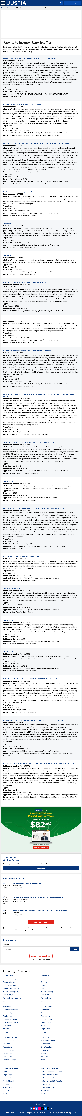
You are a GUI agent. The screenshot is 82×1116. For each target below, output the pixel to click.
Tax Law (6, 1029)
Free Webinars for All (13, 878)
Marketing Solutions (50, 1068)
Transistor (7, 224)
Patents (9, 8)
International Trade (10, 1022)
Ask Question (41, 868)
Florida (43, 1053)
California (44, 1050)
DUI (42, 988)
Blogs (43, 1025)
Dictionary (45, 1010)
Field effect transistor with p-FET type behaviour (22, 104)
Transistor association (12, 319)
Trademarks (7, 1087)
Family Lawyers (8, 995)
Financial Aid (45, 1016)
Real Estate (7, 1025)
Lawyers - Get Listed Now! (41, 956)
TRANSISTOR (8, 481)
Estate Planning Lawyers (12, 991)
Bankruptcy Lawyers (10, 979)
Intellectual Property (10, 1019)
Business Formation (10, 1010)
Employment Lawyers (11, 988)
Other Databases (10, 1068)
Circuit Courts (8, 1053)
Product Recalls (8, 1081)
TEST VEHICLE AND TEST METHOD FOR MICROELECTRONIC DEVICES (28, 442)
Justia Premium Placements (51, 1078)
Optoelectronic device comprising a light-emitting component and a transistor (34, 720)
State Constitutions (48, 1041)
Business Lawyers (9, 982)
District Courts (8, 1056)
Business (7, 1006)
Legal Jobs (7, 1071)
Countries (6, 1090)
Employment (7, 1016)
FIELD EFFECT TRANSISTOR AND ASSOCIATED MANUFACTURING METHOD (31, 679)
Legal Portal (20, 1113)
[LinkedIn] (31, 1108)
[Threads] (42, 1108)
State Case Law (46, 1047)
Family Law (45, 995)
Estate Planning (47, 991)
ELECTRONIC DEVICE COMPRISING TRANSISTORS (21, 557)
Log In (68, 3)
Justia (3, 8)
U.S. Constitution (9, 1041)
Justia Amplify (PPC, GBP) (50, 1084)
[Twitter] (48, 1108)
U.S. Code (6, 1044)
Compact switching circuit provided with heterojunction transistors (29, 58)
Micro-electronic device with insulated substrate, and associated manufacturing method (37, 143)
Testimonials (46, 1090)
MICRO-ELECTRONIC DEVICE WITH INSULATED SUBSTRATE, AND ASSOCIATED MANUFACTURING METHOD (39, 395)
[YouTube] (34, 1108)
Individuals (45, 975)
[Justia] (16, 3)
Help (36, 1113)
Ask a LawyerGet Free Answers (11, 858)
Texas (43, 1060)
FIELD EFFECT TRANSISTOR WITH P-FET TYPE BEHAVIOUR (24, 282)
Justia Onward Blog (48, 1087)
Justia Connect (9, 1113)
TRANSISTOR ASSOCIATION (13, 588)
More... (5, 1001)
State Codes (45, 1044)
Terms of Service (45, 1113)
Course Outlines (47, 1019)
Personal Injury (46, 998)
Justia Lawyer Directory (49, 1075)
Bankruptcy (45, 979)
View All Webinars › (41, 922)
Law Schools (46, 1006)
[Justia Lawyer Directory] (51, 1108)
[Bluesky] (45, 1108)
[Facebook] (37, 1108)
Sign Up (76, 3)
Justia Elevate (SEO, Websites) (52, 1081)
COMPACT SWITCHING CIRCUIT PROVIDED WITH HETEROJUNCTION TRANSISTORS (34, 508)
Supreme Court (8, 1050)
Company (29, 1113)
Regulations (7, 1047)
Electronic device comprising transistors (18, 192)
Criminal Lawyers (9, 985)
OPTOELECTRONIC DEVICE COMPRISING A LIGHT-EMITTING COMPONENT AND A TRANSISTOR (38, 764)
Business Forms (9, 1078)
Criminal (44, 982)
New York (44, 1056)
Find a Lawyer (10, 940)
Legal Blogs (7, 1075)
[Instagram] (39, 1108)
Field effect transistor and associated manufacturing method (27, 351)
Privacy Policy (58, 1113)
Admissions (45, 1013)
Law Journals (46, 1022)
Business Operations (11, 1013)
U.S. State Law (47, 1037)
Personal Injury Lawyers (12, 998)
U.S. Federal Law (10, 1037)
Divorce (44, 985)
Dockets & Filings (9, 1060)
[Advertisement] (41, 24)
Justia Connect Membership (51, 1071)
